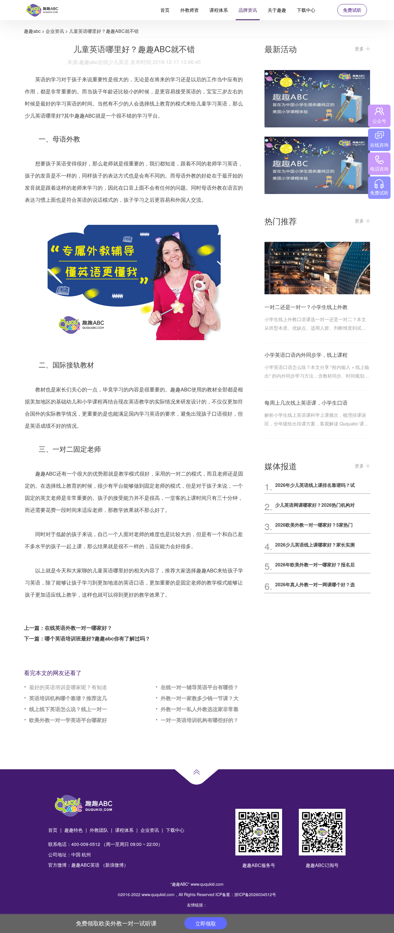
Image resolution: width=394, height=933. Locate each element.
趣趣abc (32, 31)
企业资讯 (55, 31)
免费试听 (352, 10)
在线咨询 (379, 145)
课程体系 (218, 10)
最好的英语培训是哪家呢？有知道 (68, 687)
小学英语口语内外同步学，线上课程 (306, 354)
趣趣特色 (73, 830)
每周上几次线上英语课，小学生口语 (306, 402)
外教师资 (189, 10)
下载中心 (306, 10)
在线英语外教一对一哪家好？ (78, 628)
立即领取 (205, 923)
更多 (359, 48)
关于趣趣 (277, 10)
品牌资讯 (248, 10)
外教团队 (99, 830)
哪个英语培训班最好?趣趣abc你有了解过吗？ (97, 638)
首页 (165, 10)
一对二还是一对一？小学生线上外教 (306, 306)
